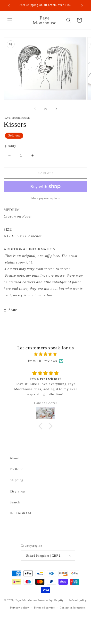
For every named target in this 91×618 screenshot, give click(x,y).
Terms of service (44, 607)
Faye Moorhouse (26, 600)
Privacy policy (19, 607)
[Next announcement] (82, 5)
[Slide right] (56, 108)
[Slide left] (35, 108)
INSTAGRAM (20, 513)
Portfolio (16, 469)
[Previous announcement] (9, 5)
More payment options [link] (45, 198)
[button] (9, 20)
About (14, 458)
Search (15, 502)
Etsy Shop (17, 491)
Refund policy (78, 600)
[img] (45, 354)
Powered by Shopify (51, 600)
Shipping (16, 480)
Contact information (72, 607)
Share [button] (12, 310)
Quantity (10, 146)
